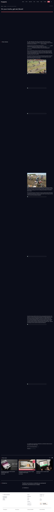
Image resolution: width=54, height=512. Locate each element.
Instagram (41, 494)
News (5, 6)
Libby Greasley (33, 448)
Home (2, 6)
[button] (52, 457)
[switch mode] (51, 1)
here (38, 446)
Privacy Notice (17, 509)
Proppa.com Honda (47, 45)
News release (5, 41)
